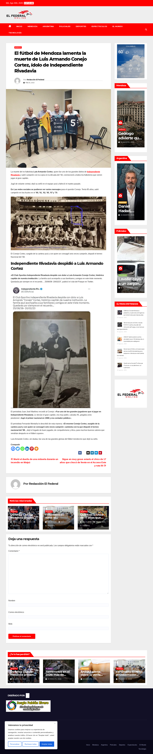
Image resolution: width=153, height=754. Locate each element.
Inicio (19, 26)
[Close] (54, 723)
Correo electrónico (16, 612)
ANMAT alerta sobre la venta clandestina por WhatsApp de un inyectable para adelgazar (134, 339)
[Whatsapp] (22, 449)
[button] (146, 30)
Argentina (48, 26)
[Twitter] (18, 449)
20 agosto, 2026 (132, 142)
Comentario (13, 551)
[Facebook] (13, 449)
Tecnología (15, 33)
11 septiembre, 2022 (141, 288)
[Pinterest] (32, 449)
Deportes (81, 26)
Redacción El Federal (35, 80)
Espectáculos (99, 26)
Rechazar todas (31, 744)
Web (10, 624)
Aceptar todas (47, 744)
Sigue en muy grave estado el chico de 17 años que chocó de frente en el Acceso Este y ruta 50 (83, 462)
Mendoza (33, 26)
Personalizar (14, 744)
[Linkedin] (27, 449)
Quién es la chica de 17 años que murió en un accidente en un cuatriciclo (133, 365)
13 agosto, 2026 (139, 215)
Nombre (11, 601)
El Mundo (117, 26)
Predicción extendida (131, 76)
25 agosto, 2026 (19, 679)
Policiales (65, 26)
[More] (36, 449)
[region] (31, 735)
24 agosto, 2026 (90, 679)
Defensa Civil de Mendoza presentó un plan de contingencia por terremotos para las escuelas (134, 313)
